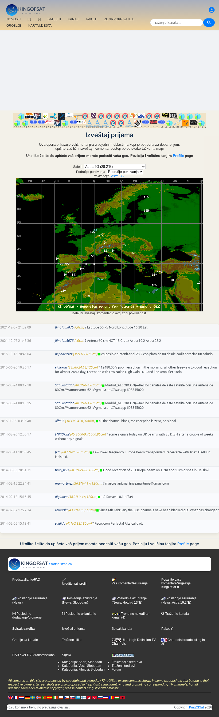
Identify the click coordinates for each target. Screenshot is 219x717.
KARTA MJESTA (40, 25)
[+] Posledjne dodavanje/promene (27, 615)
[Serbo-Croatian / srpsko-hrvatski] (105, 697)
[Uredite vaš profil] (212, 10)
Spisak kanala (122, 629)
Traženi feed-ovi (123, 666)
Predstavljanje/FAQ (26, 579)
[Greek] (77, 697)
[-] (39, 19)
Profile (178, 156)
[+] (29, 19)
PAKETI (91, 19)
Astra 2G (117, 176)
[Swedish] (32, 697)
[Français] (16, 697)
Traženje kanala (177, 614)
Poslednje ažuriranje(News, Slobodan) (79, 600)
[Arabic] (89, 697)
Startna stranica (60, 564)
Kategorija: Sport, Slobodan (82, 662)
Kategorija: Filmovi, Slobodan (83, 669)
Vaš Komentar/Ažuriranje (130, 583)
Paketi (165, 629)
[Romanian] (111, 697)
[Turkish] (94, 697)
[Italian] (55, 697)
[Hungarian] (117, 697)
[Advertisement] (109, 70)
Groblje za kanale (25, 640)
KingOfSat (196, 707)
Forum (116, 669)
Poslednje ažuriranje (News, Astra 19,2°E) (179, 600)
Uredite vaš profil (74, 583)
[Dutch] (21, 697)
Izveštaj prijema (73, 629)
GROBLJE (13, 25)
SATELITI (54, 19)
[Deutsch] (27, 697)
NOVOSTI (13, 19)
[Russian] (100, 697)
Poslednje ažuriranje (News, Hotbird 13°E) (129, 600)
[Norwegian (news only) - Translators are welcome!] (38, 697)
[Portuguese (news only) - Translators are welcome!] (44, 697)
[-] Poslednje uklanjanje (79, 614)
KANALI (73, 19)
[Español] (49, 697)
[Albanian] (122, 697)
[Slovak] (72, 697)
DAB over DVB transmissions (33, 655)
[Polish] (60, 697)
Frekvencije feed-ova (127, 662)
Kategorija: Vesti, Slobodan (81, 666)
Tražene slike (71, 640)
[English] (10, 697)
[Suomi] (83, 697)
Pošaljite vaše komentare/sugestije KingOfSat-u (176, 583)
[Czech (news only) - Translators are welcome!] (66, 697)
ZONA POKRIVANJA (119, 19)
